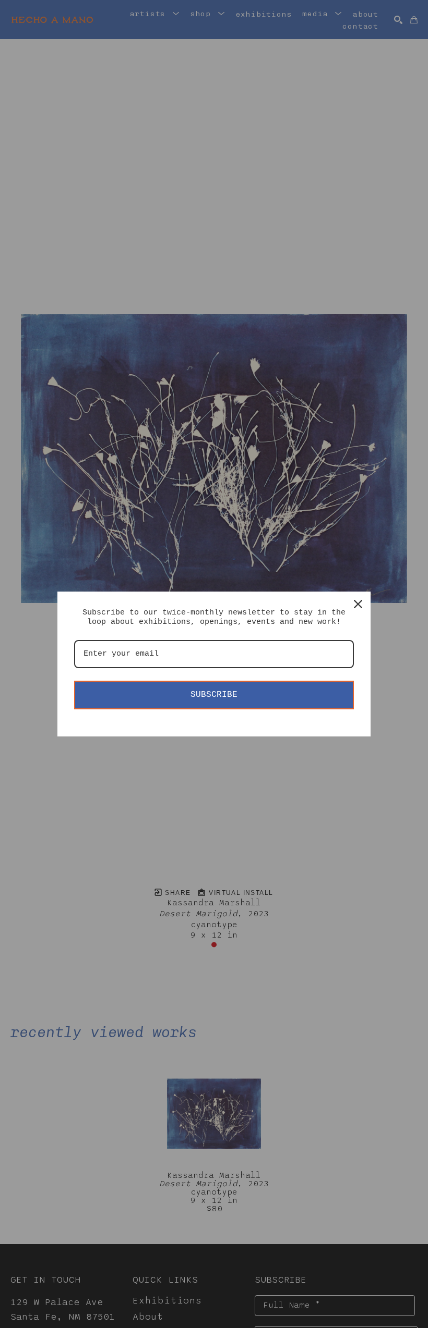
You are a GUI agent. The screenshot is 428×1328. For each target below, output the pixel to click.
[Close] (358, 604)
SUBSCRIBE (214, 694)
